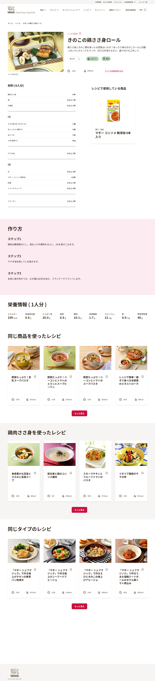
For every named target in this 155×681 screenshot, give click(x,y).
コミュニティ (118, 2)
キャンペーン (100, 10)
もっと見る (79, 413)
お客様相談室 (128, 2)
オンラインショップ (70, 10)
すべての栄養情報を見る (114, 71)
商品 (42, 10)
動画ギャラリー (115, 10)
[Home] (22, 10)
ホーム (10, 23)
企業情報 (98, 2)
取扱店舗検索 (131, 10)
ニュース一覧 (143, 2)
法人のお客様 (107, 2)
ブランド (53, 10)
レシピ (86, 10)
